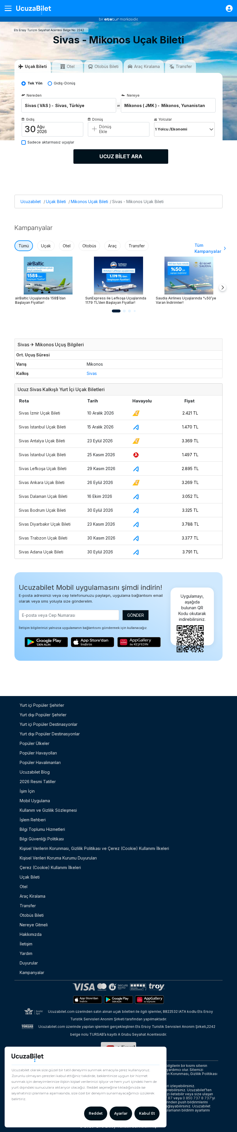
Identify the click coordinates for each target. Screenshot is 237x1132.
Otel (67, 245)
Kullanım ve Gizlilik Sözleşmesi (48, 810)
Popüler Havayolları (38, 752)
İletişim (26, 943)
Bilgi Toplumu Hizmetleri (42, 829)
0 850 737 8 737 (197, 1098)
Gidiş (30, 119)
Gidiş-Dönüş (64, 83)
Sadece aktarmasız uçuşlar (50, 142)
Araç (112, 245)
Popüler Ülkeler (34, 743)
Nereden (34, 95)
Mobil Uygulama (35, 800)
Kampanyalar (32, 972)
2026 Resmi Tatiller (38, 781)
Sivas (92, 373)
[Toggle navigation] (10, 8)
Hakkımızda (31, 934)
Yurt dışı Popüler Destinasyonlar (50, 733)
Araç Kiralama (32, 896)
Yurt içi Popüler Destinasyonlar (48, 724)
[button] (116, 311)
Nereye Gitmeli (34, 924)
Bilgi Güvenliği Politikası (42, 838)
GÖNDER (135, 615)
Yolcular (165, 119)
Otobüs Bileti (32, 915)
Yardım (26, 953)
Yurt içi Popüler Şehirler (42, 705)
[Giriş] (226, 8)
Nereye (133, 95)
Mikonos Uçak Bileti (89, 201)
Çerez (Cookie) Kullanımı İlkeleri (50, 867)
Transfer (137, 245)
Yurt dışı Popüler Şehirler (43, 714)
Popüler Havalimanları (40, 762)
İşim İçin (27, 791)
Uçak (46, 245)
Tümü (23, 245)
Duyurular (29, 962)
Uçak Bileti (56, 201)
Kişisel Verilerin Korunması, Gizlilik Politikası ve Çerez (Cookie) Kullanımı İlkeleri (94, 848)
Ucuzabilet (31, 201)
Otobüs (89, 245)
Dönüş (97, 119)
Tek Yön (34, 83)
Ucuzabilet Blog (35, 772)
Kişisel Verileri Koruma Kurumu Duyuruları (58, 857)
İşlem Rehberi (33, 819)
